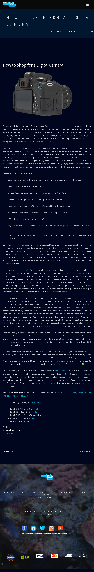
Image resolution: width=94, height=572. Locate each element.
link (37, 409)
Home (51, 31)
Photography (8, 433)
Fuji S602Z (26, 270)
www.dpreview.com (20, 254)
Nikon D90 (35, 402)
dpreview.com (60, 371)
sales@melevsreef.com (47, 497)
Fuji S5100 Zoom (69, 393)
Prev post (9, 451)
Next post (84, 451)
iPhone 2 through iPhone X (17, 396)
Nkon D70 (82, 393)
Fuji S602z (58, 393)
